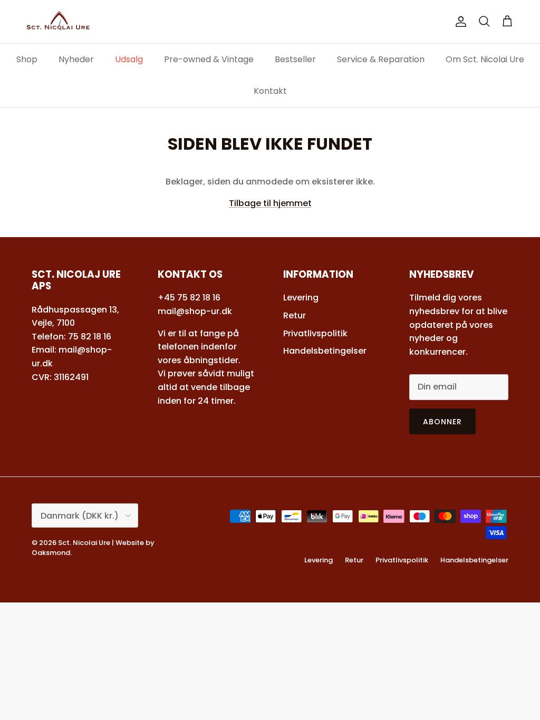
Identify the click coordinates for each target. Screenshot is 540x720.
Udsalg (129, 59)
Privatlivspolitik (315, 333)
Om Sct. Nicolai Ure (485, 59)
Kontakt (270, 91)
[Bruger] (458, 21)
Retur (294, 315)
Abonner (442, 421)
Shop (26, 59)
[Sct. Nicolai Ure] (58, 22)
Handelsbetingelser (325, 351)
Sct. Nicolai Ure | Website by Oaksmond (93, 547)
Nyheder (76, 59)
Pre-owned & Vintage (209, 59)
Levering (301, 297)
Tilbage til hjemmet (270, 203)
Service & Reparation (381, 59)
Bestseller (295, 59)
